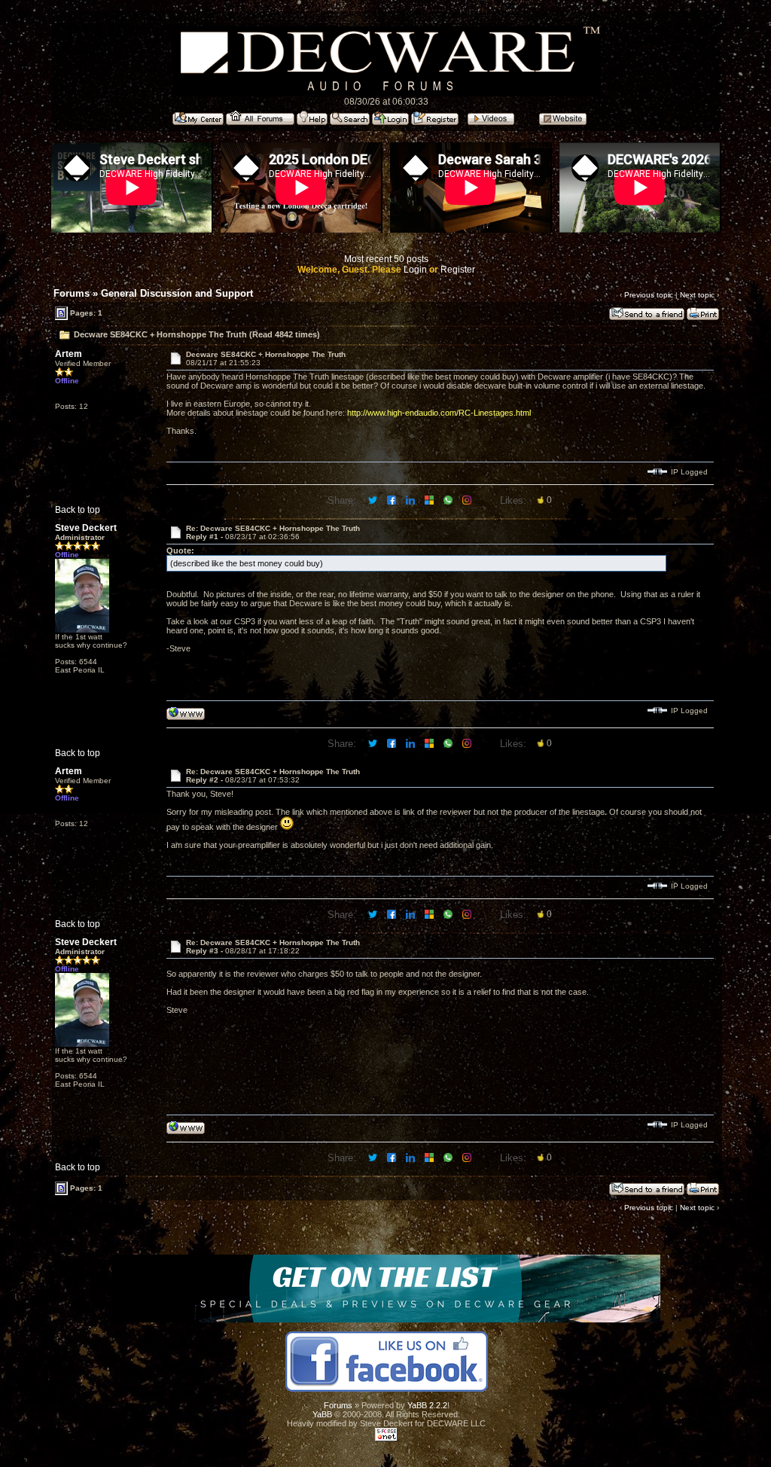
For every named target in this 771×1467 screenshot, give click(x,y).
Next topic (697, 295)
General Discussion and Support (177, 293)
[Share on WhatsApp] (449, 499)
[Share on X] (373, 499)
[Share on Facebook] (392, 499)
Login (415, 269)
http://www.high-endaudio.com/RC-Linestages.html (439, 412)
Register (457, 269)
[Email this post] (430, 499)
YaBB (322, 1414)
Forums (71, 293)
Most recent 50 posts (386, 259)
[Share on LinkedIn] (411, 499)
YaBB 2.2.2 (427, 1405)
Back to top (77, 510)
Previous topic (648, 295)
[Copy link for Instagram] (468, 499)
